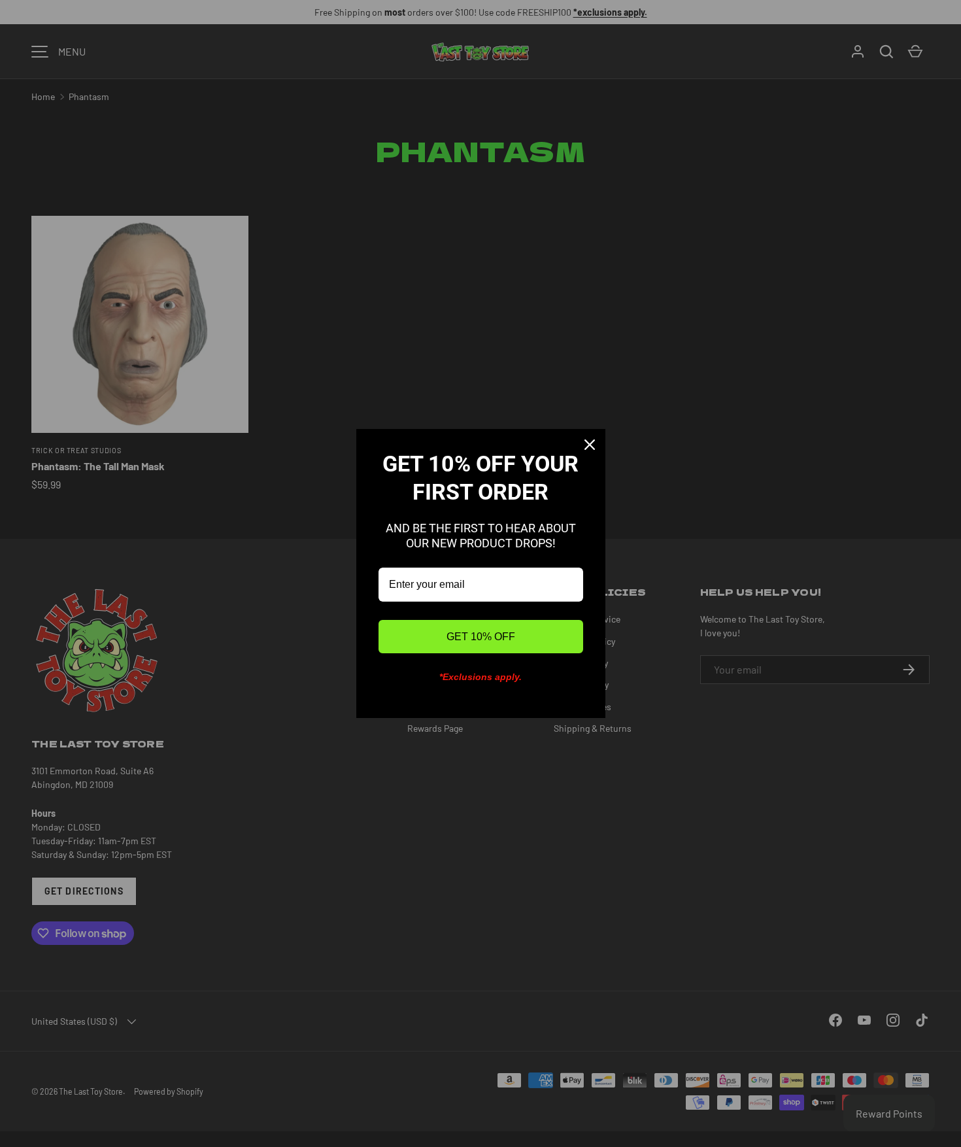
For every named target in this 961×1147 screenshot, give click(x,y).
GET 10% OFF (481, 636)
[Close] (589, 444)
